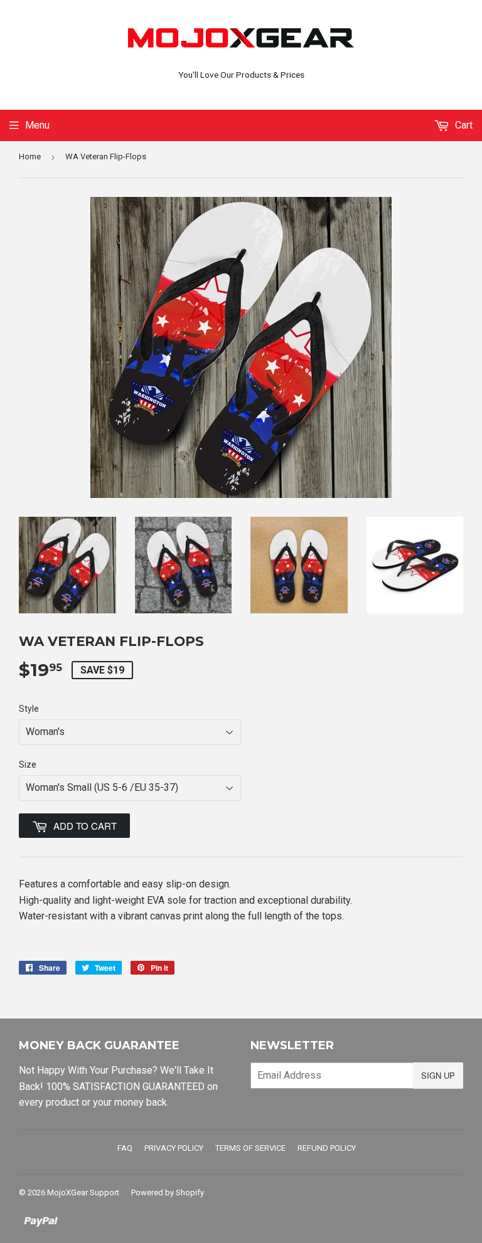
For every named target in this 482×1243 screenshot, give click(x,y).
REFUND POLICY (326, 1148)
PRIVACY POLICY (173, 1148)
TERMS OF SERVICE (250, 1148)
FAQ (124, 1148)
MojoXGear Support (83, 1192)
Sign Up (438, 1075)
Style (29, 709)
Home (30, 156)
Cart (463, 125)
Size (27, 764)
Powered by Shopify (167, 1192)
